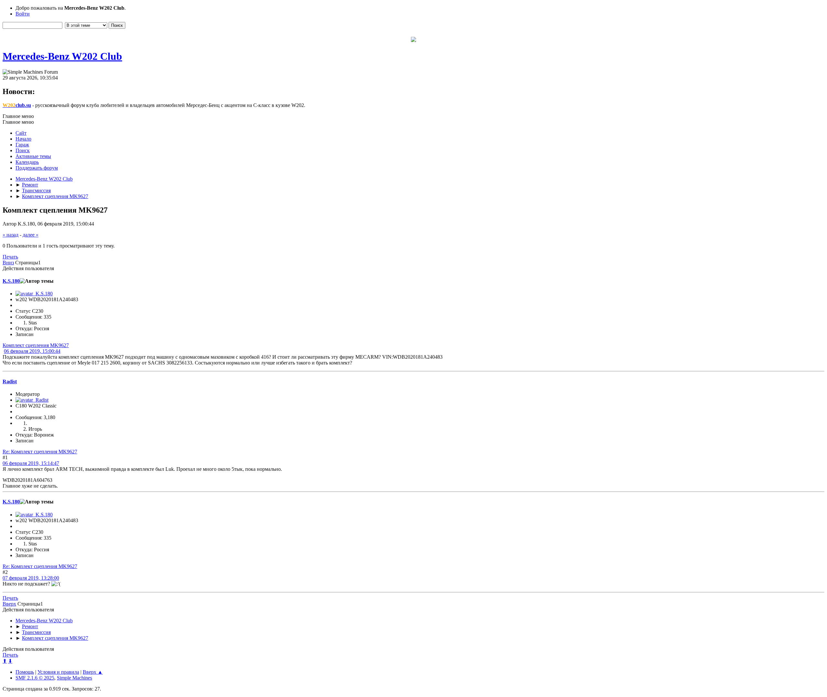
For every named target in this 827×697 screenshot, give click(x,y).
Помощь (25, 672)
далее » (30, 235)
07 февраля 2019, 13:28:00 (31, 578)
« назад (10, 235)
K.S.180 (11, 281)
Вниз (8, 262)
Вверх (9, 604)
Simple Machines (74, 678)
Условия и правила (58, 672)
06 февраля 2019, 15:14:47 (31, 463)
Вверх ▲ (93, 672)
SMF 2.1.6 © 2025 (35, 678)
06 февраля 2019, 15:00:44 (32, 351)
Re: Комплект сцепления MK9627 (40, 451)
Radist (10, 381)
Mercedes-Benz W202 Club (62, 56)
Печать (10, 256)
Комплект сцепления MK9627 (36, 345)
